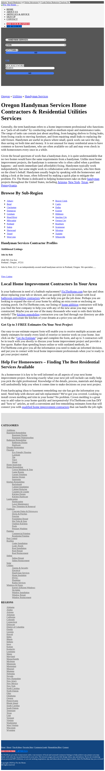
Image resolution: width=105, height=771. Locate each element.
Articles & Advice (18, 14)
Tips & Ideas (17, 747)
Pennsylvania (9, 185)
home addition (70, 304)
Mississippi (11, 666)
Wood (14, 462)
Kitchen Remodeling (15, 482)
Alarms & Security (20, 568)
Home (10, 9)
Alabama (10, 607)
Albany (10, 201)
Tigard (9, 234)
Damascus (11, 211)
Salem (9, 227)
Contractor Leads (40, 747)
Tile (13, 457)
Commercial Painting (21, 533)
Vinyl (14, 460)
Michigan (11, 661)
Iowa (9, 644)
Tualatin (58, 234)
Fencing (15, 516)
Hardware (16, 445)
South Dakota (12, 708)
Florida (10, 629)
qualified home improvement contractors (45, 406)
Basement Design (19, 435)
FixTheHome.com (72, 291)
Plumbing (16, 580)
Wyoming (11, 730)
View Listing (6, 276)
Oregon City (60, 220)
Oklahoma (11, 696)
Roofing (10, 541)
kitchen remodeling (28, 314)
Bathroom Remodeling (16, 440)
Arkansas (11, 614)
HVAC (15, 578)
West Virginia (12, 725)
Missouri (10, 669)
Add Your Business (18, 24)
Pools (14, 526)
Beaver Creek (61, 201)
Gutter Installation (19, 543)
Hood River (12, 217)
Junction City (61, 217)
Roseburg (59, 224)
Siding (9, 555)
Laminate (16, 455)
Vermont (10, 718)
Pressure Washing (19, 528)
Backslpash (17, 484)
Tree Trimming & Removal (23, 506)
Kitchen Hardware (20, 496)
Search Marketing (14, 2)
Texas (84, 182)
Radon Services (19, 583)
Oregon (5, 96)
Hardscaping (17, 501)
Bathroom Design (19, 442)
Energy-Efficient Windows (23, 587)
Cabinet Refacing (19, 489)
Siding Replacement (20, 560)
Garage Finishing (19, 474)
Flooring (10, 450)
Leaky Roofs (17, 546)
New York (74, 182)
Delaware (11, 624)
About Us (12, 12)
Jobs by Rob (7, 255)
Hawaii (10, 634)
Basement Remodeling (16, 433)
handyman (93, 178)
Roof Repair (17, 551)
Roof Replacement (20, 553)
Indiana (10, 642)
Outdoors (11, 509)
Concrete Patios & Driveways (25, 511)
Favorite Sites (28, 747)
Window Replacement (21, 597)
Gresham (11, 214)
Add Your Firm (8, 751)
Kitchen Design (19, 494)
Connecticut (12, 622)
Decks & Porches (19, 514)
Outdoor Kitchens (19, 524)
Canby (58, 204)
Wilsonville (60, 237)
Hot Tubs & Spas (19, 521)
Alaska (10, 610)
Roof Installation (19, 548)
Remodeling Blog (55, 747)
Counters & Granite (20, 492)
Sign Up (11, 17)
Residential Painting (20, 536)
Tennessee (11, 710)
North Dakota (12, 691)
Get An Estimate (26, 337)
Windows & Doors (15, 585)
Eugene (58, 211)
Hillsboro (59, 214)
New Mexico (12, 683)
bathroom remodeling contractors (20, 298)
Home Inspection (14, 465)
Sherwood (11, 230)
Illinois (9, 639)
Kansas (10, 646)
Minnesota (11, 664)
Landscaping (12, 499)
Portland (10, 224)
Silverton (59, 230)
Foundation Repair (20, 519)
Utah (9, 715)
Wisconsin (11, 728)
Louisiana (11, 651)
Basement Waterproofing (22, 437)
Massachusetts (13, 659)
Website (4, 2)
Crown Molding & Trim (22, 469)
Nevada (10, 676)
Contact (12, 19)
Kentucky (11, 649)
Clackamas (11, 207)
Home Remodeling (15, 467)
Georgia (10, 632)
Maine (9, 654)
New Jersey (12, 681)
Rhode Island (12, 703)
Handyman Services (36, 96)
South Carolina (13, 705)
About (9, 747)
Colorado (11, 619)
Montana (10, 671)
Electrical (16, 570)
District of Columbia (15, 627)
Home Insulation (19, 575)
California (11, 617)
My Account (14, 26)
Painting (10, 531)
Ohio (9, 693)
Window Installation (20, 592)
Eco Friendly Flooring (21, 452)
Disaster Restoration (15, 447)
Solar (9, 563)
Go (35, 53)
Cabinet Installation (20, 487)
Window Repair (19, 595)
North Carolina (13, 688)
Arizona (62, 182)
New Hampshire (14, 678)
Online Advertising (31, 2)
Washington (12, 723)
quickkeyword (14, 65)
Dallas (58, 207)
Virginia (10, 720)
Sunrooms (16, 479)
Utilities (17, 96)
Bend (9, 204)
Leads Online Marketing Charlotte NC (55, 2)
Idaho (9, 637)
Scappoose (60, 227)
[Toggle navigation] (18, 5)
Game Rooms (18, 472)
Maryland (11, 656)
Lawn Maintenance (20, 504)
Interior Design (18, 477)
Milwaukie (11, 220)
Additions (11, 430)
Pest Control (12, 538)
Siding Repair (18, 558)
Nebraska (11, 674)
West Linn (11, 237)
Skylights (16, 590)
